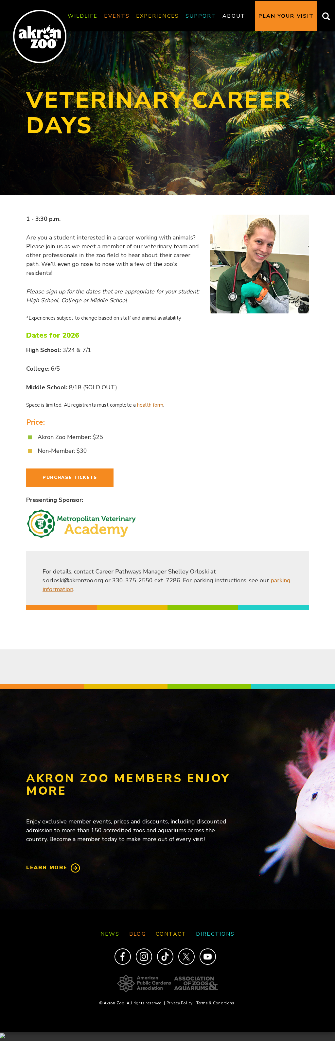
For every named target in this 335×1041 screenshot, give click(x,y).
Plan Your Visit (286, 16)
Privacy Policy (181, 1003)
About (233, 16)
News (109, 934)
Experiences (157, 16)
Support (200, 16)
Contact (171, 934)
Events (116, 16)
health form (150, 405)
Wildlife (83, 16)
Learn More (46, 867)
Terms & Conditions (215, 1003)
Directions (215, 934)
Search (324, 16)
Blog (137, 934)
